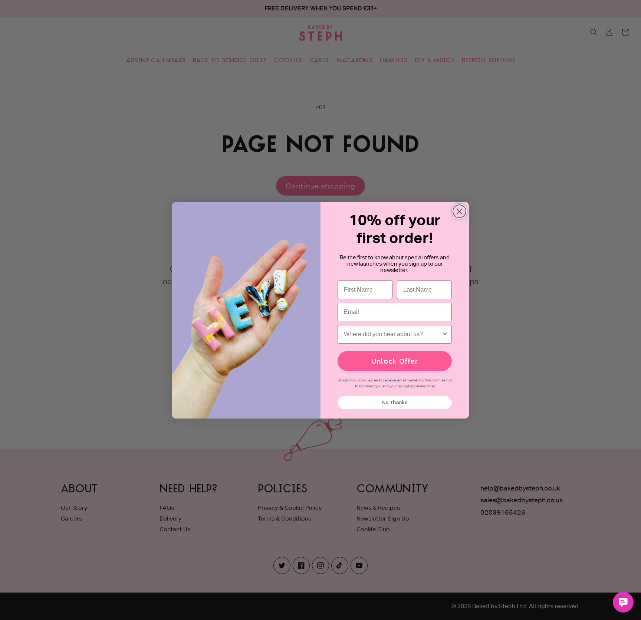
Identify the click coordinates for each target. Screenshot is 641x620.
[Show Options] (444, 334)
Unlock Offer (394, 361)
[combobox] (392, 334)
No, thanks (394, 402)
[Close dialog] (459, 211)
